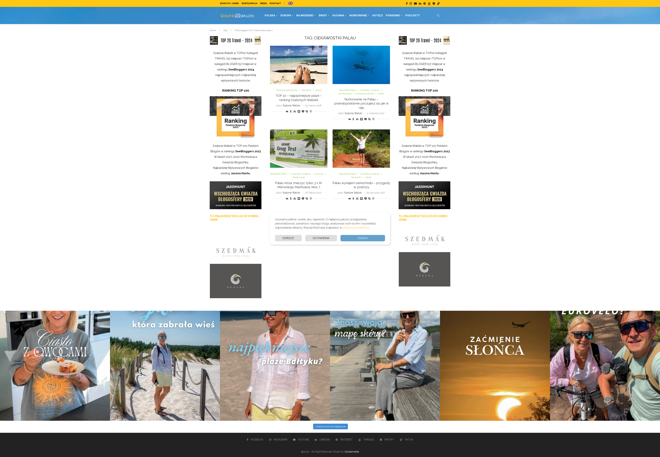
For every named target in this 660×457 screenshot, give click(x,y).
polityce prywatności (356, 227)
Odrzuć (288, 238)
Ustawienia (321, 238)
